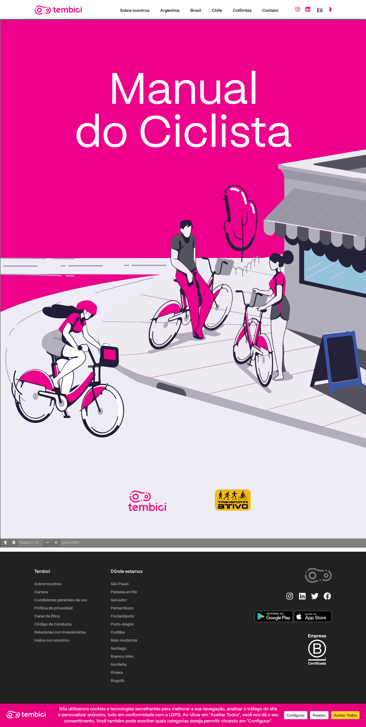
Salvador (119, 600)
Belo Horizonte (124, 640)
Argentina (170, 11)
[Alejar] (47, 543)
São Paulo (120, 584)
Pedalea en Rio (124, 592)
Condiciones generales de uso (60, 600)
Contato (270, 11)
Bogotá (117, 681)
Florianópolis (122, 616)
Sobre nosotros (135, 11)
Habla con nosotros (51, 640)
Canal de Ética (47, 616)
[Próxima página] (14, 543)
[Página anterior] (5, 543)
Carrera (41, 592)
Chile (217, 11)
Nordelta (118, 665)
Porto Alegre (122, 624)
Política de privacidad (53, 608)
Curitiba (118, 632)
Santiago (118, 648)
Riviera (117, 673)
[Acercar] (56, 543)
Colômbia (242, 11)
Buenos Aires (122, 657)
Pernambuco (122, 608)
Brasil (195, 11)
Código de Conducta (53, 624)
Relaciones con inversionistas (60, 632)
